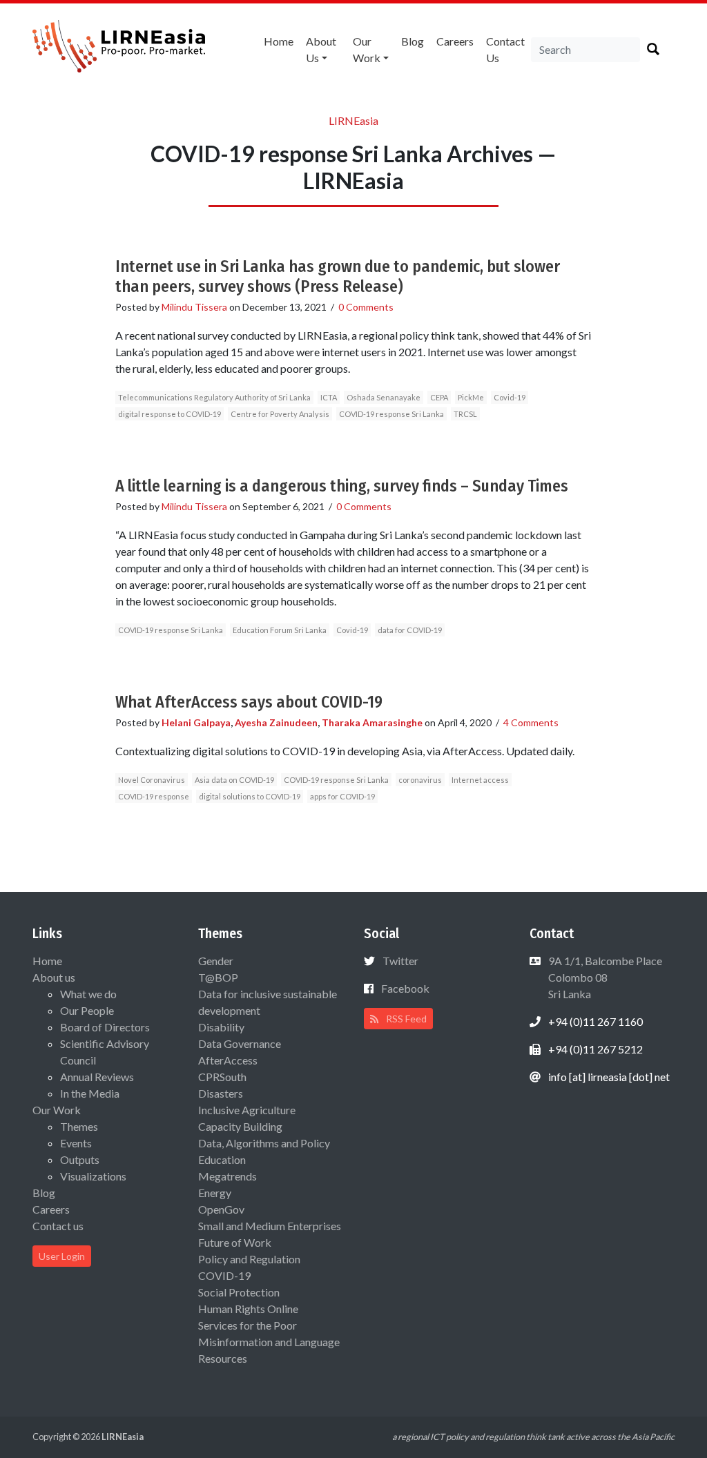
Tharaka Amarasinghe (372, 722)
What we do (88, 993)
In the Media (89, 1093)
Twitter (400, 960)
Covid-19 (509, 397)
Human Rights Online (248, 1308)
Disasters (220, 1093)
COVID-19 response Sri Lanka (391, 413)
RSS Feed (405, 1018)
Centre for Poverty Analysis (280, 413)
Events (76, 1142)
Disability (221, 1026)
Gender (215, 960)
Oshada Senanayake (383, 397)
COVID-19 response (153, 796)
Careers (455, 41)
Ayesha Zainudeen (276, 722)
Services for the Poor (247, 1325)
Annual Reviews (97, 1076)
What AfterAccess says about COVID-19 (248, 702)
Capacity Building (240, 1126)
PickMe (471, 397)
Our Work (366, 49)
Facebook (405, 988)
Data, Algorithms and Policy (264, 1142)
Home (278, 41)
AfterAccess (228, 1060)
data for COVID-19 (410, 629)
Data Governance (239, 1043)
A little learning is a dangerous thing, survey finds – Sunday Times (341, 486)
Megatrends (227, 1176)
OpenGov (221, 1209)
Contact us (505, 49)
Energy (214, 1192)
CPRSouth (222, 1076)
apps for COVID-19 (342, 796)
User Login (62, 1256)
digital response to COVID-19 (169, 413)
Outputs (79, 1159)
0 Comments (366, 307)
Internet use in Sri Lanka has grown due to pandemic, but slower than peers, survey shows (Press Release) (337, 276)
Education (222, 1159)
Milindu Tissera (194, 307)
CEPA (439, 397)
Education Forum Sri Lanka (280, 629)
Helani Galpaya (196, 722)
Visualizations (93, 1176)
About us (321, 49)
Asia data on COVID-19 (234, 779)
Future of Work (234, 1242)
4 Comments (531, 722)
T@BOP (218, 977)
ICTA (328, 397)
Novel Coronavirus (151, 779)
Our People (87, 1010)
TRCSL (465, 413)
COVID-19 (224, 1275)
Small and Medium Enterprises (269, 1225)
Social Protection (239, 1292)
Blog (412, 41)
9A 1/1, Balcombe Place (604, 977)
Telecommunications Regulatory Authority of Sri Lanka (214, 397)
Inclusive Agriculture (247, 1109)
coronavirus (420, 779)
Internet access (480, 779)
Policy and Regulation (249, 1258)
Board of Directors (105, 1026)
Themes (79, 1126)
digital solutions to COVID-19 (249, 796)
